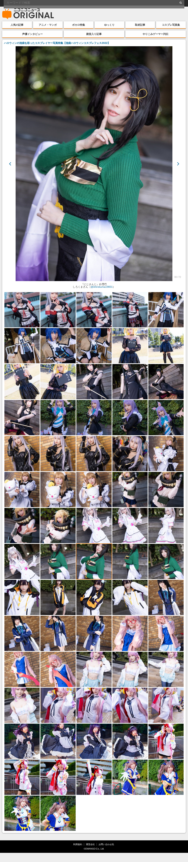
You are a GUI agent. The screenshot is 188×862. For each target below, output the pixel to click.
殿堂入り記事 (94, 33)
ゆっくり (109, 24)
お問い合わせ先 (106, 844)
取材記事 (140, 24)
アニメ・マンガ (48, 24)
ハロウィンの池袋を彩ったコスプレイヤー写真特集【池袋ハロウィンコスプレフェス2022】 (57, 42)
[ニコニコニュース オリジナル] (28, 13)
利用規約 (77, 844)
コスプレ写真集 (171, 24)
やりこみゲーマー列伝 (155, 33)
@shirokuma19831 (102, 286)
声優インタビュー (32, 33)
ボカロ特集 (78, 24)
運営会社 (90, 844)
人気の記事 (17, 24)
